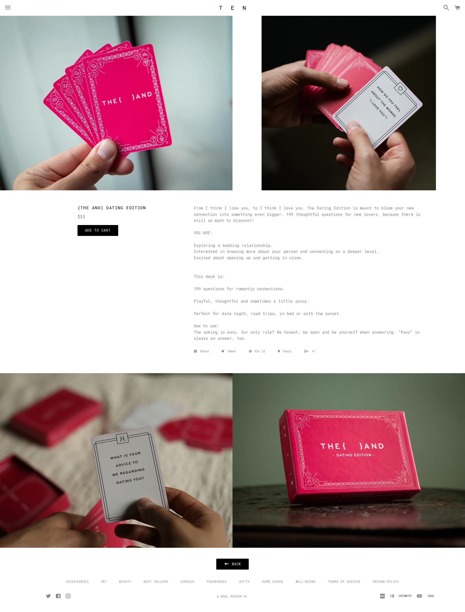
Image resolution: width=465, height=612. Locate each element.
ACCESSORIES (77, 581)
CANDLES (187, 581)
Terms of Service (344, 581)
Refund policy (386, 581)
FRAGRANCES (217, 581)
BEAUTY (125, 581)
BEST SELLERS (156, 581)
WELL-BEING (306, 581)
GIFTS (244, 581)
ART (104, 581)
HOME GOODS (273, 581)
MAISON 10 (239, 596)
